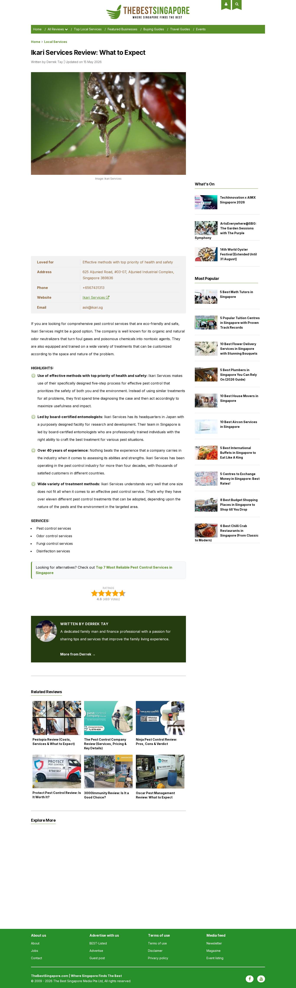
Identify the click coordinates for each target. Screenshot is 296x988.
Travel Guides (180, 29)
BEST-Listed (98, 943)
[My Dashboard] (226, 4)
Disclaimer (155, 950)
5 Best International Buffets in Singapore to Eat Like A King (238, 452)
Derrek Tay (55, 62)
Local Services (55, 42)
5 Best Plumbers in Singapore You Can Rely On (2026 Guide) (238, 374)
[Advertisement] (108, 217)
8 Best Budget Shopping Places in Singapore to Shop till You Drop (239, 504)
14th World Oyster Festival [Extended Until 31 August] (238, 254)
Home (37, 29)
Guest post (97, 958)
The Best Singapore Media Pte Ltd (78, 981)
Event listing (215, 958)
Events (201, 29)
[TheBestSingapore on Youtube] (261, 978)
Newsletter (214, 943)
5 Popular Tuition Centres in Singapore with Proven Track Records (240, 322)
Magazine (214, 950)
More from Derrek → (78, 654)
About (35, 943)
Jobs (34, 950)
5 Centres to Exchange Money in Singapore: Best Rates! (240, 478)
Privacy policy (158, 958)
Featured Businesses (122, 29)
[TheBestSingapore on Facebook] (250, 978)
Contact (36, 958)
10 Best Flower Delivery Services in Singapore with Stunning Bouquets (238, 348)
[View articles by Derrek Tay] (46, 624)
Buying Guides (153, 29)
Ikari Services (94, 297)
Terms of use (157, 943)
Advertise (96, 950)
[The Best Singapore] (148, 6)
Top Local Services (88, 29)
